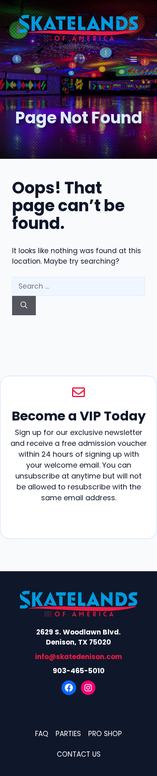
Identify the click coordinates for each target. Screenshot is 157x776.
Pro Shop (105, 734)
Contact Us (79, 754)
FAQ (41, 734)
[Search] (24, 305)
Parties (68, 734)
